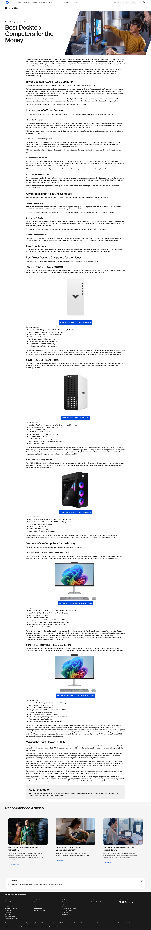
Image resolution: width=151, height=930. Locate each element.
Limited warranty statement (89, 923)
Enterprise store (38, 908)
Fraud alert (65, 912)
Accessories (43, 2)
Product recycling (15, 923)
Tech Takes (8, 914)
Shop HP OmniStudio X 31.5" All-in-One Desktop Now (75, 696)
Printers (34, 2)
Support (76, 2)
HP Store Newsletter (10, 916)
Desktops (26, 2)
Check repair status (67, 910)
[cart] (139, 2)
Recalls (7, 923)
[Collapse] (142, 881)
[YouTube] (132, 902)
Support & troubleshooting (68, 904)
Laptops (19, 2)
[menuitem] (18, 2)
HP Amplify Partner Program (97, 902)
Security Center (66, 914)
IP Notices (120, 923)
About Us (7, 899)
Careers (7, 904)
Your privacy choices (67, 923)
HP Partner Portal (95, 904)
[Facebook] (123, 902)
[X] (129, 902)
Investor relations (9, 906)
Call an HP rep (37, 904)
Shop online (37, 902)
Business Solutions (65, 2)
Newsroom (8, 912)
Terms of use (77, 923)
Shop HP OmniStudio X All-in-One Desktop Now (75, 603)
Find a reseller (37, 906)
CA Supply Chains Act (35, 923)
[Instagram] (126, 902)
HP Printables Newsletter (11, 918)
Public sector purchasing (40, 910)
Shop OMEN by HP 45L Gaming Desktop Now (75, 512)
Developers (93, 906)
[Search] (133, 2)
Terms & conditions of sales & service (106, 923)
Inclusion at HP (9, 910)
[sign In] (144, 2)
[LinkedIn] (120, 902)
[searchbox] (122, 2)
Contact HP (8, 902)
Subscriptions (53, 2)
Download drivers (66, 902)
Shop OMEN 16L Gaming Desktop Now (75, 418)
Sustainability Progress (11, 908)
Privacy (44, 923)
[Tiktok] (135, 902)
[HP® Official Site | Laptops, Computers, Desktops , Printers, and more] (7, 2)
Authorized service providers (69, 908)
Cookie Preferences (53, 923)
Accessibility (24, 923)
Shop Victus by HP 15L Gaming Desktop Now (75, 323)
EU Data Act (128, 923)
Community (65, 906)
